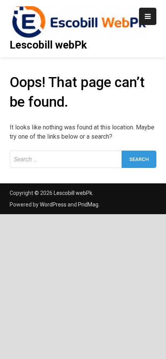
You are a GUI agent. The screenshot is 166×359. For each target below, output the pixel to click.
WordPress (53, 204)
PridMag (88, 204)
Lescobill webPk (48, 45)
